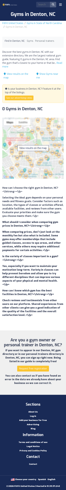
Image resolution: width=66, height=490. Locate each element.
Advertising (33, 424)
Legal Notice (33, 446)
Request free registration (33, 368)
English (51, 479)
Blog (33, 428)
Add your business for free (33, 420)
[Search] (53, 4)
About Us (33, 411)
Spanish (42, 479)
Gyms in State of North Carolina (44, 23)
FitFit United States (12, 23)
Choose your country (25, 479)
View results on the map (33, 148)
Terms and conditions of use (33, 442)
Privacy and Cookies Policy (33, 450)
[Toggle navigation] (60, 5)
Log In (33, 416)
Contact (33, 464)
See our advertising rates (19, 97)
